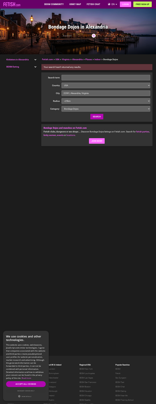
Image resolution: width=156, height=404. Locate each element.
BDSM (117, 369)
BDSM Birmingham (51, 373)
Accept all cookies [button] (26, 384)
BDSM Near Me (121, 396)
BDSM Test (119, 382)
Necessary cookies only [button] (26, 391)
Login (125, 4)
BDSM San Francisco (88, 382)
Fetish (118, 373)
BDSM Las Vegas (86, 378)
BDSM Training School (124, 400)
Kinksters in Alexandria (17, 59)
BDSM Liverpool (50, 382)
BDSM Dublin (49, 400)
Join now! (96, 141)
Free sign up (142, 4)
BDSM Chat (120, 387)
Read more (26, 378)
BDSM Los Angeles (87, 373)
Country (56, 85)
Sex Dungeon (120, 378)
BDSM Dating (12, 66)
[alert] (26, 366)
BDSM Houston (86, 391)
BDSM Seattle (85, 400)
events (60, 135)
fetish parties (142, 131)
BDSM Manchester (51, 378)
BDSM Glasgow (50, 387)
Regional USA (85, 365)
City (58, 93)
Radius (56, 101)
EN (113, 4)
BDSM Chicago (86, 396)
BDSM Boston (85, 387)
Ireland (58, 365)
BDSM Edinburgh (50, 391)
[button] (26, 396)
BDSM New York (86, 369)
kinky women (50, 135)
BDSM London (49, 369)
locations (70, 135)
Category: (55, 109)
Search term (54, 77)
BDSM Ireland (49, 396)
